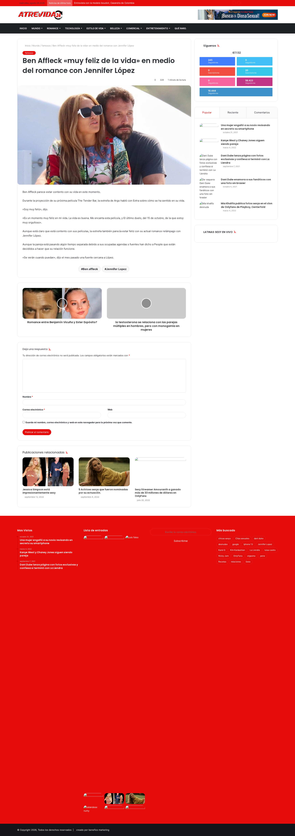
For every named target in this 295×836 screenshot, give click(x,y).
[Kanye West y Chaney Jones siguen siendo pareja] (209, 145)
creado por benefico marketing (92, 829)
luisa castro (270, 550)
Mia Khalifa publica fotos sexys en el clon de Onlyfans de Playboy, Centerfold (246, 205)
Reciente (233, 112)
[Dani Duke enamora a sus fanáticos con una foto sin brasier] (209, 188)
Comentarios (262, 112)
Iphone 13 (248, 544)
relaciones (236, 561)
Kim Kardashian (237, 550)
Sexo (248, 561)
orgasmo (251, 556)
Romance (52, 28)
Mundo (36, 28)
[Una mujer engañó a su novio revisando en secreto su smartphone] (209, 129)
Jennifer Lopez (116, 269)
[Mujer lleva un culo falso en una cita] (135, 541)
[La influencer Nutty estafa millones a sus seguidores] (93, 810)
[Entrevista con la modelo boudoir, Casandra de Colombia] (114, 541)
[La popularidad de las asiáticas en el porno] (114, 810)
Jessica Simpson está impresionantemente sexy (39, 491)
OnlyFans (237, 556)
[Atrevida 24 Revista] (40, 15)
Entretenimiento (157, 28)
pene (262, 556)
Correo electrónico (34, 409)
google (235, 544)
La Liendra (255, 550)
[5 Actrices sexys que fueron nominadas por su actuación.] (104, 471)
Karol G (221, 550)
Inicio (23, 28)
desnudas (223, 544)
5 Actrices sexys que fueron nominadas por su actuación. (103, 491)
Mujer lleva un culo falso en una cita (93, 3)
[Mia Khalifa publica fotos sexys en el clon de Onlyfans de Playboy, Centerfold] (209, 208)
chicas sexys (224, 538)
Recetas (222, 561)
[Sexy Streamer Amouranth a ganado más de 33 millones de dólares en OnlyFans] (160, 471)
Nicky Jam (223, 556)
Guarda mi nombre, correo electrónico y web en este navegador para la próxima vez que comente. (78, 422)
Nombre (28, 396)
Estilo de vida (95, 28)
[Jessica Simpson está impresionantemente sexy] (48, 471)
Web (110, 409)
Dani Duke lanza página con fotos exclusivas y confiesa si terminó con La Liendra (245, 159)
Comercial (133, 28)
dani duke (258, 538)
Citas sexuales (242, 538)
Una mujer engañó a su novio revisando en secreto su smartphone (245, 126)
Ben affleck (90, 269)
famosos (46, 45)
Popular (207, 112)
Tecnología (72, 28)
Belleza (115, 28)
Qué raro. (180, 28)
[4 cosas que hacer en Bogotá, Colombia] (135, 810)
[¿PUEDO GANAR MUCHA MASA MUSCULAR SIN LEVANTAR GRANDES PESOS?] (93, 798)
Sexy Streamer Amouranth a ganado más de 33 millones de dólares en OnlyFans (158, 493)
